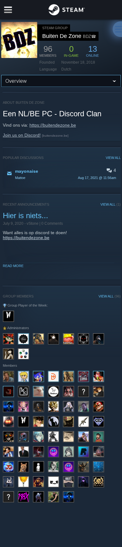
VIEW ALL (113, 158)
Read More (13, 266)
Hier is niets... (25, 215)
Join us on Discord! (22, 135)
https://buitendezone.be (52, 125)
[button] (62, 174)
